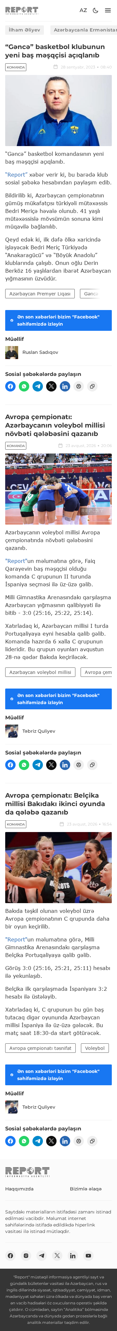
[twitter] (51, 386)
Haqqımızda (19, 1189)
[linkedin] (65, 386)
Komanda (16, 67)
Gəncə (91, 293)
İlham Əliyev (24, 30)
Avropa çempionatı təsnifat (40, 1048)
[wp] (24, 386)
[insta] (26, 1255)
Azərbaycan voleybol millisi (40, 672)
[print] (78, 386)
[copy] (92, 386)
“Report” (16, 174)
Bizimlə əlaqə (86, 1189)
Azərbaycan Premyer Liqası (40, 293)
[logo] (21, 10)
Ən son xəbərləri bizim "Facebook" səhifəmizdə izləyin (58, 320)
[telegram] (37, 386)
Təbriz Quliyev (38, 731)
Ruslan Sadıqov (40, 352)
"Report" (16, 561)
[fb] (10, 386)
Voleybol (95, 1048)
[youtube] (88, 1255)
